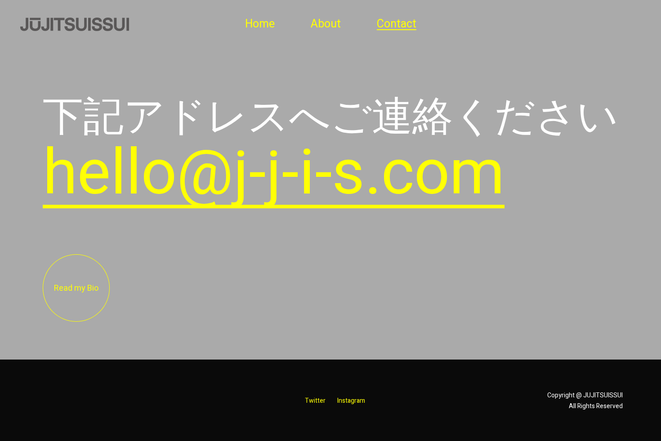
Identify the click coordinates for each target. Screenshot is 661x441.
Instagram (351, 400)
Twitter (315, 400)
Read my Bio (76, 288)
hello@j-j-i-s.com (274, 173)
